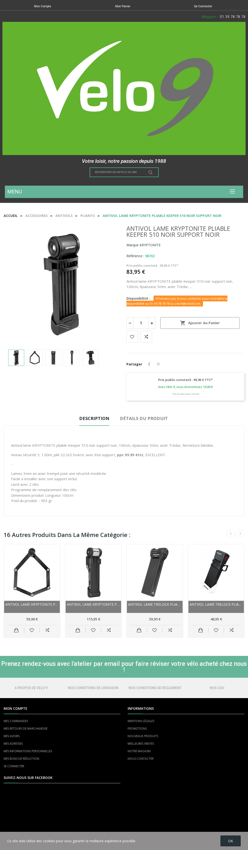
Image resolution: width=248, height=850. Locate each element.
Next (110, 285)
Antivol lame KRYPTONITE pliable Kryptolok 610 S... (93, 604)
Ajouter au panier (200, 323)
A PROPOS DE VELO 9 (31, 688)
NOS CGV (217, 688)
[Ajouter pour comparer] (47, 630)
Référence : (135, 256)
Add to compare (146, 336)
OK (230, 841)
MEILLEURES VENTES (141, 744)
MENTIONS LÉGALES (141, 721)
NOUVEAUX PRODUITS (143, 736)
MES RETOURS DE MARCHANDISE (25, 728)
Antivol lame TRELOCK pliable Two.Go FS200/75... (216, 604)
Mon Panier (122, 6)
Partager (149, 364)
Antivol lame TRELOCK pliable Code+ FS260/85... (154, 604)
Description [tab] (94, 418)
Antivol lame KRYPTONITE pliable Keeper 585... (32, 604)
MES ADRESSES (13, 744)
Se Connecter (203, 6)
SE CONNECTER (14, 766)
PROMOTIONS (137, 728)
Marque (132, 245)
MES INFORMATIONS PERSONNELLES (28, 751)
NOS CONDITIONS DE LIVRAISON (93, 688)
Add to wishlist (132, 336)
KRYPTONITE (150, 245)
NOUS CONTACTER (141, 759)
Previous (15, 285)
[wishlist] (31, 630)
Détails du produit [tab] (144, 418)
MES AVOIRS (12, 736)
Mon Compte (42, 6)
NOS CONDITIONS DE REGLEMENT (155, 688)
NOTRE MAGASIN (139, 751)
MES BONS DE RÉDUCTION (21, 759)
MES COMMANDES (16, 721)
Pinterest (158, 364)
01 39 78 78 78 (233, 17)
